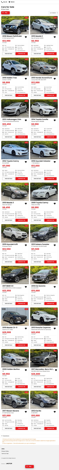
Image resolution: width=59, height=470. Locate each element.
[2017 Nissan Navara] (15, 400)
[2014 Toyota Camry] (15, 150)
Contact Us (21, 53)
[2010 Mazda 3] (15, 192)
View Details (8, 53)
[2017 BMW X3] (15, 275)
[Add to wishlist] (26, 37)
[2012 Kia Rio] (44, 400)
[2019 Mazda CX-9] (15, 316)
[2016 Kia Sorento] (44, 275)
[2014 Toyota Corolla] (44, 108)
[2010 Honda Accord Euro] (44, 67)
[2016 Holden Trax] (15, 67)
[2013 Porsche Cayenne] (44, 316)
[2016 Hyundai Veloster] (44, 150)
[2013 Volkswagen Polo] (15, 108)
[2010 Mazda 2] (44, 25)
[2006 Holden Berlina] (15, 358)
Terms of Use (5, 453)
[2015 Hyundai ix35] (15, 233)
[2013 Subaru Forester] (44, 233)
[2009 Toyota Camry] (44, 192)
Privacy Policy (5, 451)
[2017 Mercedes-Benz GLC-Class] (44, 358)
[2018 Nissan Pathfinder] (15, 25)
